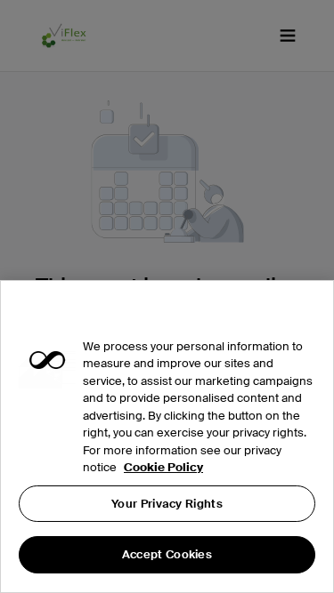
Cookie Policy (163, 467)
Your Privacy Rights (167, 503)
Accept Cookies (167, 554)
